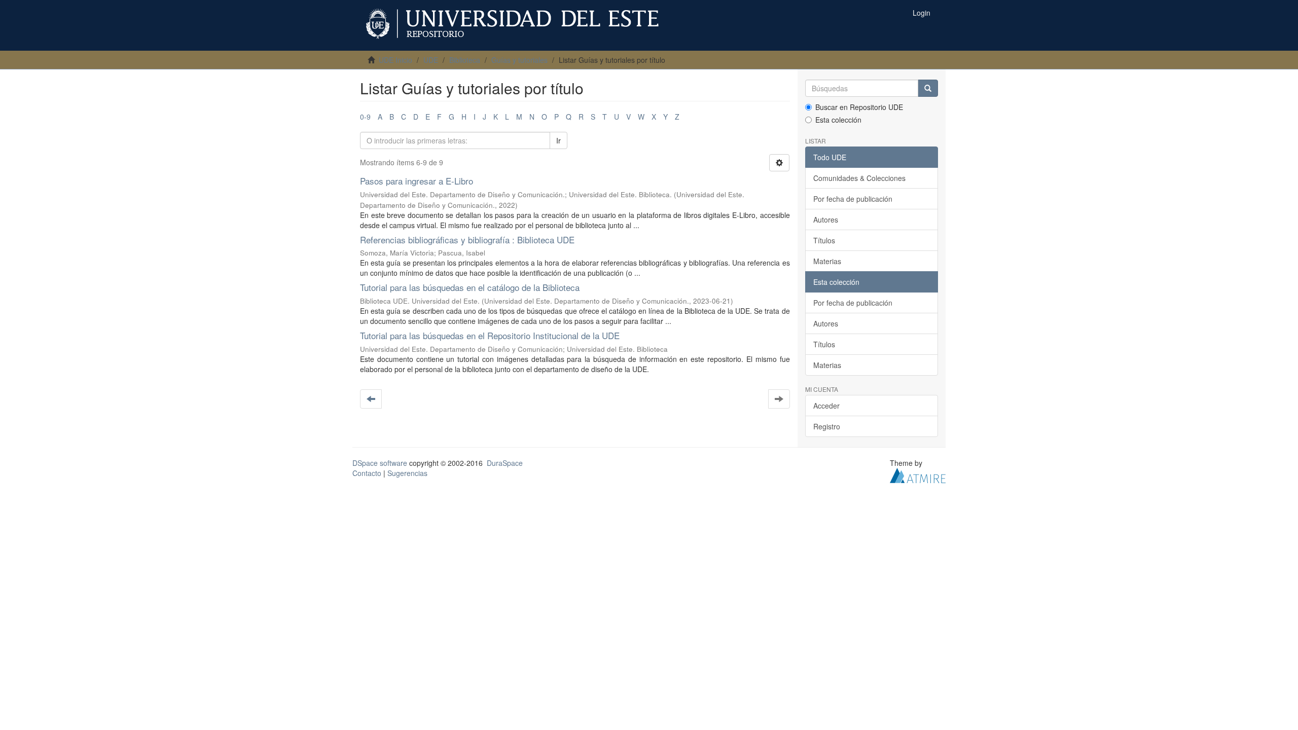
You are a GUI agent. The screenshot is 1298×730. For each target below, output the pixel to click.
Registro (826, 426)
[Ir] (928, 88)
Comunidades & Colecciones (859, 178)
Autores (825, 219)
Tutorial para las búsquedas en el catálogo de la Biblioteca (470, 287)
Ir (558, 140)
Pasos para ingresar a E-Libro (416, 180)
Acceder (826, 405)
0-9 (365, 117)
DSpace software (379, 463)
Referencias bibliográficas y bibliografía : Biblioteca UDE (467, 239)
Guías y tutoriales (519, 60)
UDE (430, 60)
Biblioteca (464, 60)
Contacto (366, 473)
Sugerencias (407, 473)
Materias (827, 261)
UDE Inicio (395, 60)
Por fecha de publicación (852, 199)
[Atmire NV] (918, 474)
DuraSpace (505, 463)
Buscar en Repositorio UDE (859, 107)
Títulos (824, 240)
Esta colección (838, 120)
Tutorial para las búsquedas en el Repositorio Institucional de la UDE (490, 335)
